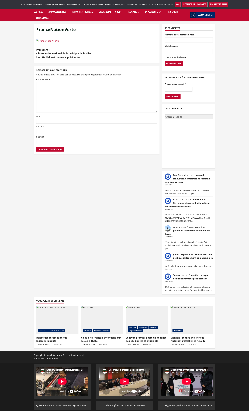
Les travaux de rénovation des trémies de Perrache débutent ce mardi (187, 179)
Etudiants (143, 327)
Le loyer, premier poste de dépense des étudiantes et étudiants (146, 339)
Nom (39, 116)
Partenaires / (140, 405)
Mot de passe (171, 46)
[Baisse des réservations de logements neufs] (57, 320)
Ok (177, 4)
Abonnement (205, 15)
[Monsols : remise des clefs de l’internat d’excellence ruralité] (192, 320)
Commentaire (43, 79)
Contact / (82, 405)
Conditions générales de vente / (118, 405)
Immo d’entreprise (82, 11)
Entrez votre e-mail (175, 84)
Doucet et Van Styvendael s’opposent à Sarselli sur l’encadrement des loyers (187, 203)
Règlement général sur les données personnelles (189, 405)
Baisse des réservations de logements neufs (51, 339)
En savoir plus (218, 4)
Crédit (119, 11)
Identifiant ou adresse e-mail (180, 34)
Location (133, 11)
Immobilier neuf (58, 11)
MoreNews (39, 358)
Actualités (178, 331)
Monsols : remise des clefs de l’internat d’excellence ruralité (188, 339)
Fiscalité (173, 11)
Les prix (38, 11)
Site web (40, 136)
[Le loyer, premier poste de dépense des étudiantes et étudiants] (147, 320)
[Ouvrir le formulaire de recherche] (187, 15)
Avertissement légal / (67, 405)
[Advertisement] (189, 144)
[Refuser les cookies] (245, 4)
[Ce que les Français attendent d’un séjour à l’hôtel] (102, 320)
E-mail (40, 126)
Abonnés (43, 331)
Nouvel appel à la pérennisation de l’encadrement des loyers (187, 230)
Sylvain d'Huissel (44, 344)
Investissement (153, 11)
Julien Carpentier (182, 254)
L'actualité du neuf (57, 331)
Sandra (177, 275)
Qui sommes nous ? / (46, 405)
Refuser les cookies (194, 4)
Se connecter (174, 63)
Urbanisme (105, 11)
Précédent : (64, 53)
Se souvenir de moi (176, 57)
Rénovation (42, 18)
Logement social (135, 331)
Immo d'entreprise (101, 331)
